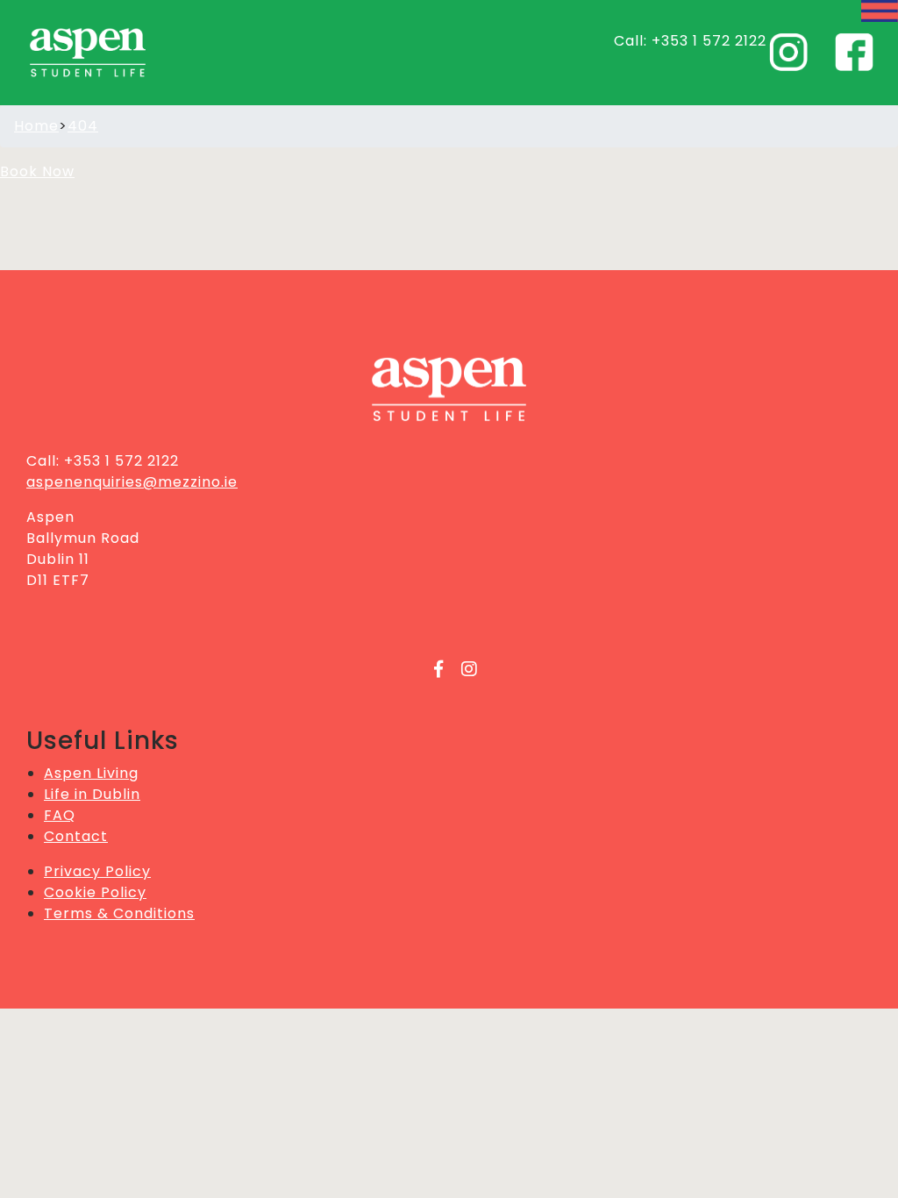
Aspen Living (91, 773)
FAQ (59, 815)
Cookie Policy (95, 892)
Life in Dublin (92, 794)
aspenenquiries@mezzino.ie (132, 482)
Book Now (37, 171)
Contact (76, 836)
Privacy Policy (97, 871)
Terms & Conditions (119, 913)
